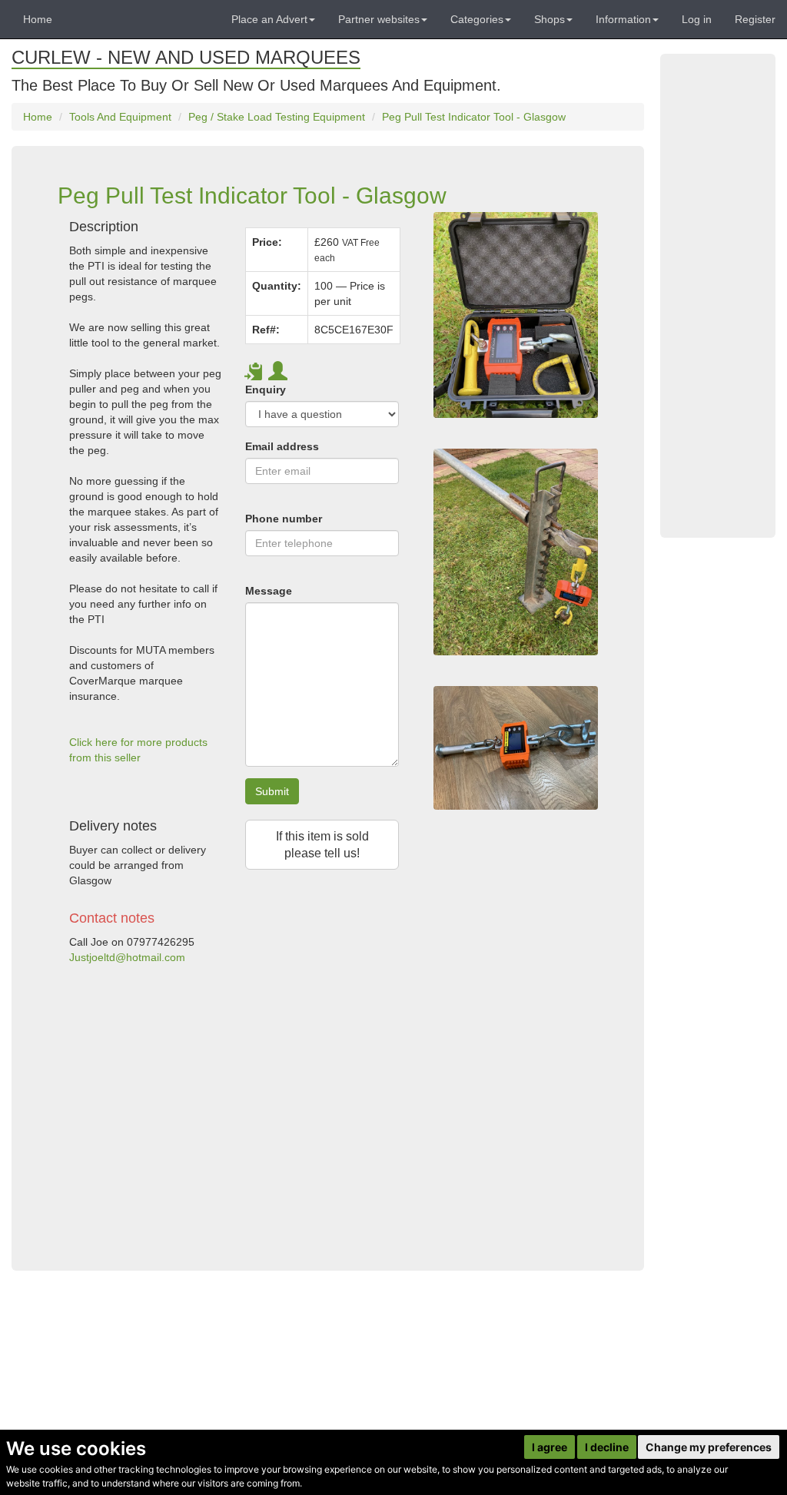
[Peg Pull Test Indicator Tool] (515, 748)
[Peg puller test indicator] (515, 315)
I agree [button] (549, 1447)
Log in (697, 19)
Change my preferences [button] (709, 1447)
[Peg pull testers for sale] (515, 552)
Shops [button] (549, 19)
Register (755, 19)
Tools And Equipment (120, 117)
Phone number (283, 518)
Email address (282, 446)
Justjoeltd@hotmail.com (127, 957)
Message (268, 591)
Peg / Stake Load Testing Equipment (276, 117)
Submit (272, 791)
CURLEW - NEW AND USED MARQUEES (186, 57)
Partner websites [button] (379, 19)
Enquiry (265, 389)
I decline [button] (607, 1447)
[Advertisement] (234, 1110)
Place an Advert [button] (269, 19)
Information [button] (623, 19)
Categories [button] (476, 19)
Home (37, 19)
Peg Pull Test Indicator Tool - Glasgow (474, 117)
